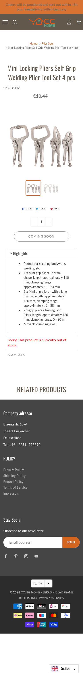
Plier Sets (48, 43)
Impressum (11, 493)
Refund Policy (13, 482)
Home (33, 43)
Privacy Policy (13, 470)
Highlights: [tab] (20, 253)
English (64, 668)
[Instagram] (26, 556)
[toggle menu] (5, 22)
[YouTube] (36, 556)
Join (71, 542)
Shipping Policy (14, 476)
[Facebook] (6, 556)
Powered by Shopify (51, 598)
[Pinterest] (16, 556)
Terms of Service (15, 487)
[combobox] (64, 668)
